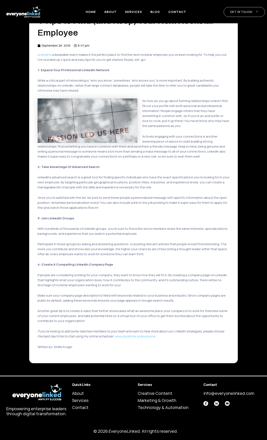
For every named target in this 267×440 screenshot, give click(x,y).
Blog (155, 12)
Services (133, 12)
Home (91, 12)
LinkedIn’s (44, 54)
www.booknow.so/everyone (135, 336)
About (110, 12)
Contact (177, 12)
